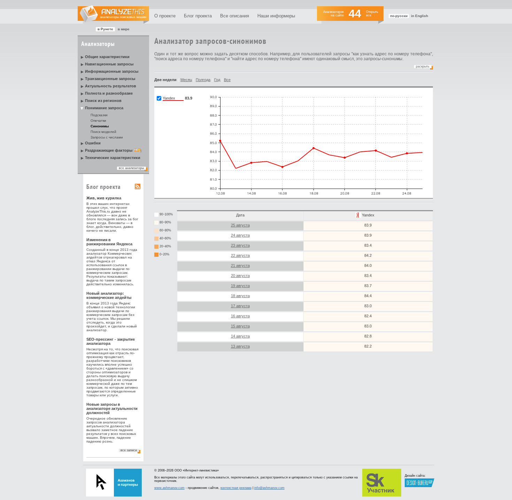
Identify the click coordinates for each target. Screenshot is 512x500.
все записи (129, 450)
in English (419, 16)
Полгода (203, 80)
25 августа (240, 225)
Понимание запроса (104, 108)
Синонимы (100, 126)
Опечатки (98, 120)
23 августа (240, 245)
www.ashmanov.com (169, 488)
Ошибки (93, 143)
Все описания (234, 15)
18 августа (240, 296)
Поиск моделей (103, 132)
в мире (124, 29)
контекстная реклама (235, 488)
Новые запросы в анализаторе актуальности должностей (112, 408)
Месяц (186, 80)
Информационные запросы (111, 71)
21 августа (240, 265)
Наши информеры (276, 15)
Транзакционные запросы (110, 79)
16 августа (240, 316)
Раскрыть (422, 66)
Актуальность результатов (110, 86)
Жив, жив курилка (103, 198)
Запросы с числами (107, 137)
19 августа (240, 286)
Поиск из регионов (103, 100)
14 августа (240, 336)
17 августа (240, 306)
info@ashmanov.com (269, 488)
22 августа (240, 255)
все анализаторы (131, 168)
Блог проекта (198, 15)
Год (217, 80)
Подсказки (99, 115)
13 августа (240, 346)
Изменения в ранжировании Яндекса (109, 242)
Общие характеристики (107, 57)
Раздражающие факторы (108, 150)
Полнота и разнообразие (109, 93)
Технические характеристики (112, 158)
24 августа (240, 235)
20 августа (240, 275)
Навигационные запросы (109, 64)
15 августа (240, 326)
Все (227, 80)
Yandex (368, 215)
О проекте (165, 15)
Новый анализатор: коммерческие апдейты (108, 295)
